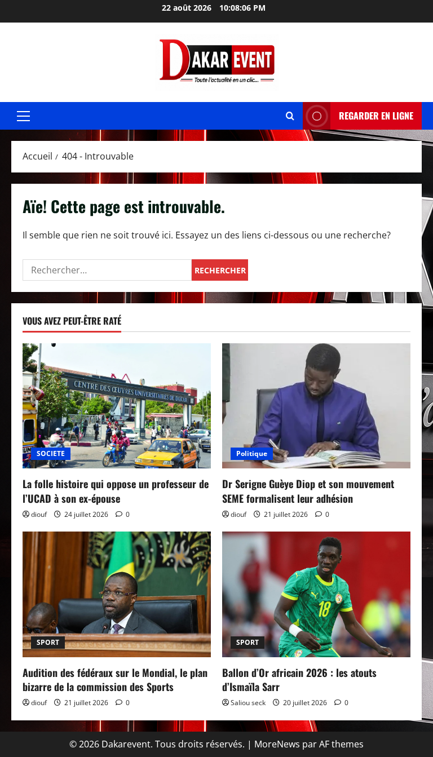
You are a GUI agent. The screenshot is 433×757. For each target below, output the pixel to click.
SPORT (48, 642)
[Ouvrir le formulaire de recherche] (290, 116)
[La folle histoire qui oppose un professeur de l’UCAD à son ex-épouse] (117, 406)
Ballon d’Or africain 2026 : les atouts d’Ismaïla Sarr (299, 679)
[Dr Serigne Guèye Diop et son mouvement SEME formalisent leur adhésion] (316, 406)
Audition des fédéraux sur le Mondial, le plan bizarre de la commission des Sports (115, 679)
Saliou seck (248, 702)
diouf (39, 514)
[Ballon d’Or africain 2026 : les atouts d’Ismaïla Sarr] (316, 594)
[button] (23, 116)
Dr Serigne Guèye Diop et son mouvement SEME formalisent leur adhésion (308, 490)
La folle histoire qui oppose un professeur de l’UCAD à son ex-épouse (116, 490)
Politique (251, 453)
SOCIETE (51, 453)
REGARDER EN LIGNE (376, 115)
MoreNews (277, 744)
